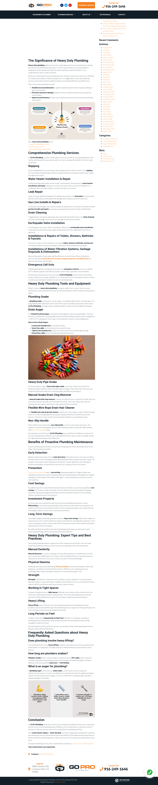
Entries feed (107, 156)
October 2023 (108, 126)
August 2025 (107, 72)
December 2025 (108, 62)
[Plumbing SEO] (105, 780)
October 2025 (108, 67)
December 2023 (108, 121)
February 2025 (108, 87)
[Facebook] (61, 5)
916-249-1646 (115, 6)
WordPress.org (108, 161)
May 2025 (106, 80)
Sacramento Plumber (42, 14)
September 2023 (109, 129)
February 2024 (108, 117)
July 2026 (106, 50)
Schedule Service (86, 5)
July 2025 (106, 75)
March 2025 (107, 84)
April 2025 (106, 82)
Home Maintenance (46, 754)
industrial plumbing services (39, 144)
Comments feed (108, 159)
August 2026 (107, 47)
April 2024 (106, 112)
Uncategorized (108, 146)
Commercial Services (110, 139)
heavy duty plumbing (39, 430)
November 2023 (108, 124)
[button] (74, 14)
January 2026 (107, 60)
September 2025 (109, 70)
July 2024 (106, 104)
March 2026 (107, 55)
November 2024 (108, 94)
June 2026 (106, 52)
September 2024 (109, 99)
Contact (121, 14)
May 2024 (106, 109)
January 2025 (107, 89)
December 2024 (108, 92)
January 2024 (107, 119)
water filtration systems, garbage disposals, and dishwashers (65, 259)
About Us (86, 14)
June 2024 (106, 107)
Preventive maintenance (36, 472)
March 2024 (107, 114)
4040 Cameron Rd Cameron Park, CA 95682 (40, 769)
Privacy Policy (60, 782)
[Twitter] (66, 5)
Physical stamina (62, 566)
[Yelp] (70, 5)
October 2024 (108, 97)
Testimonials (105, 14)
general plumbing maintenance (40, 149)
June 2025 (106, 77)
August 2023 (107, 131)
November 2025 (108, 65)
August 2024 (107, 102)
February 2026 (108, 57)
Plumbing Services (65, 14)
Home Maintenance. (110, 144)
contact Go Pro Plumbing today (83, 744)
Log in (105, 154)
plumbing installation (36, 147)
